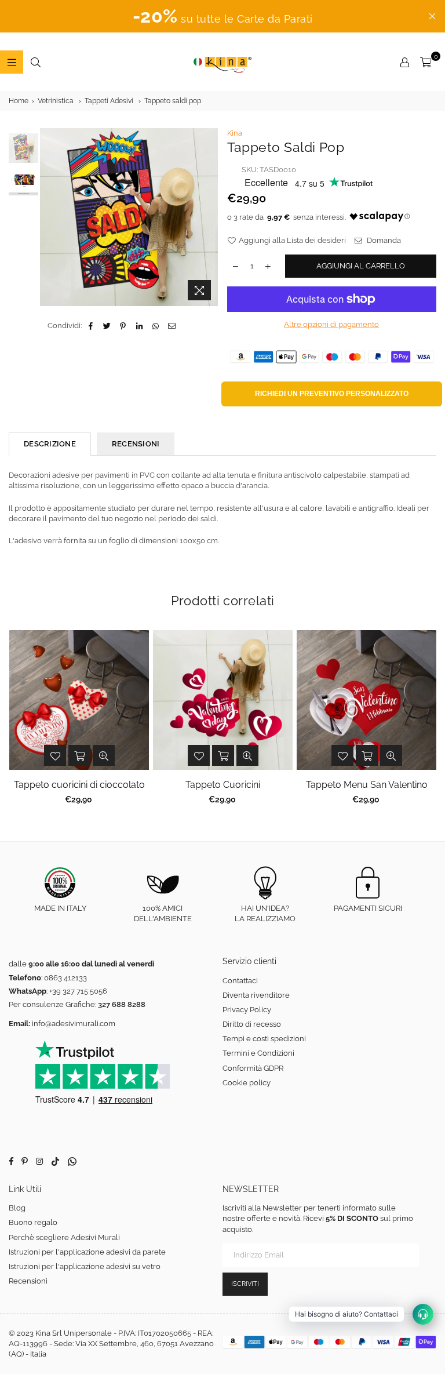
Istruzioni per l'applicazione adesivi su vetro (85, 1266)
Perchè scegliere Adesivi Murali (64, 1237)
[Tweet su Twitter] (107, 326)
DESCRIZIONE (50, 443)
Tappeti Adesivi (109, 101)
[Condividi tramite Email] (171, 326)
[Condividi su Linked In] (139, 326)
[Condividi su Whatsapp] (155, 326)
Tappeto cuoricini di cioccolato (79, 784)
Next (208, 217)
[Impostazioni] (404, 62)
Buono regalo (33, 1222)
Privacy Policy (246, 1009)
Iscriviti (245, 1284)
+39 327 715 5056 (78, 991)
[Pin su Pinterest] (123, 326)
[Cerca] (35, 62)
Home (18, 101)
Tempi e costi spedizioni (264, 1038)
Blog (17, 1208)
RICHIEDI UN (331, 394)
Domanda (383, 240)
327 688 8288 (121, 1004)
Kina (234, 133)
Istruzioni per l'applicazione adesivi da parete (87, 1252)
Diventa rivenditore (256, 995)
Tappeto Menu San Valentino (367, 784)
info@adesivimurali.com (73, 1023)
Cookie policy (246, 1082)
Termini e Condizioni (258, 1053)
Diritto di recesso (251, 1024)
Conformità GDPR (252, 1068)
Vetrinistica (56, 101)
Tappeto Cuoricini (222, 784)
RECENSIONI (136, 443)
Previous (50, 217)
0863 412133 (65, 977)
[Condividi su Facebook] (90, 326)
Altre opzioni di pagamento (331, 324)
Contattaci (240, 980)
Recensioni (28, 1281)
